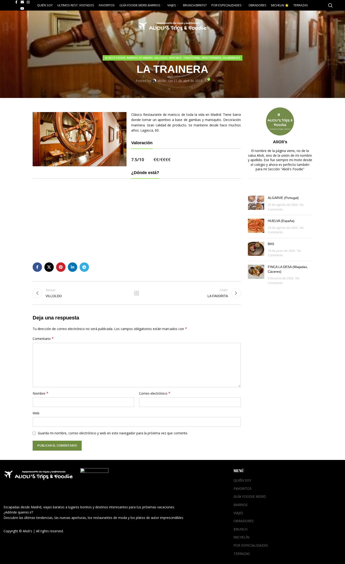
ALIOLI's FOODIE (115, 57)
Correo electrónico (154, 393)
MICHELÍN (241, 537)
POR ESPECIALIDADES (251, 545)
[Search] (330, 5)
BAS (271, 244)
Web (36, 413)
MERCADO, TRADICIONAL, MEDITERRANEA (195, 57)
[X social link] (49, 267)
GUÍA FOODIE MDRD (250, 496)
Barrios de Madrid (140, 57)
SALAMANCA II (231, 57)
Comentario (43, 338)
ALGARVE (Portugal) (283, 198)
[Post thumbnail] (256, 203)
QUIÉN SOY (242, 480)
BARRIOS (241, 504)
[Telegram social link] (84, 267)
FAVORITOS (243, 488)
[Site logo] (172, 25)
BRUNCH (240, 529)
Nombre (40, 393)
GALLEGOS (161, 57)
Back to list (136, 293)
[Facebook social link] (37, 267)
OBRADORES (244, 521)
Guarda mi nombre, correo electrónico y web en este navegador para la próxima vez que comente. (113, 433)
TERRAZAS (242, 553)
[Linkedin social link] (72, 267)
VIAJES (238, 513)
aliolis (161, 80)
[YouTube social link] (22, 8)
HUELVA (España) (281, 221)
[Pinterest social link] (60, 267)
